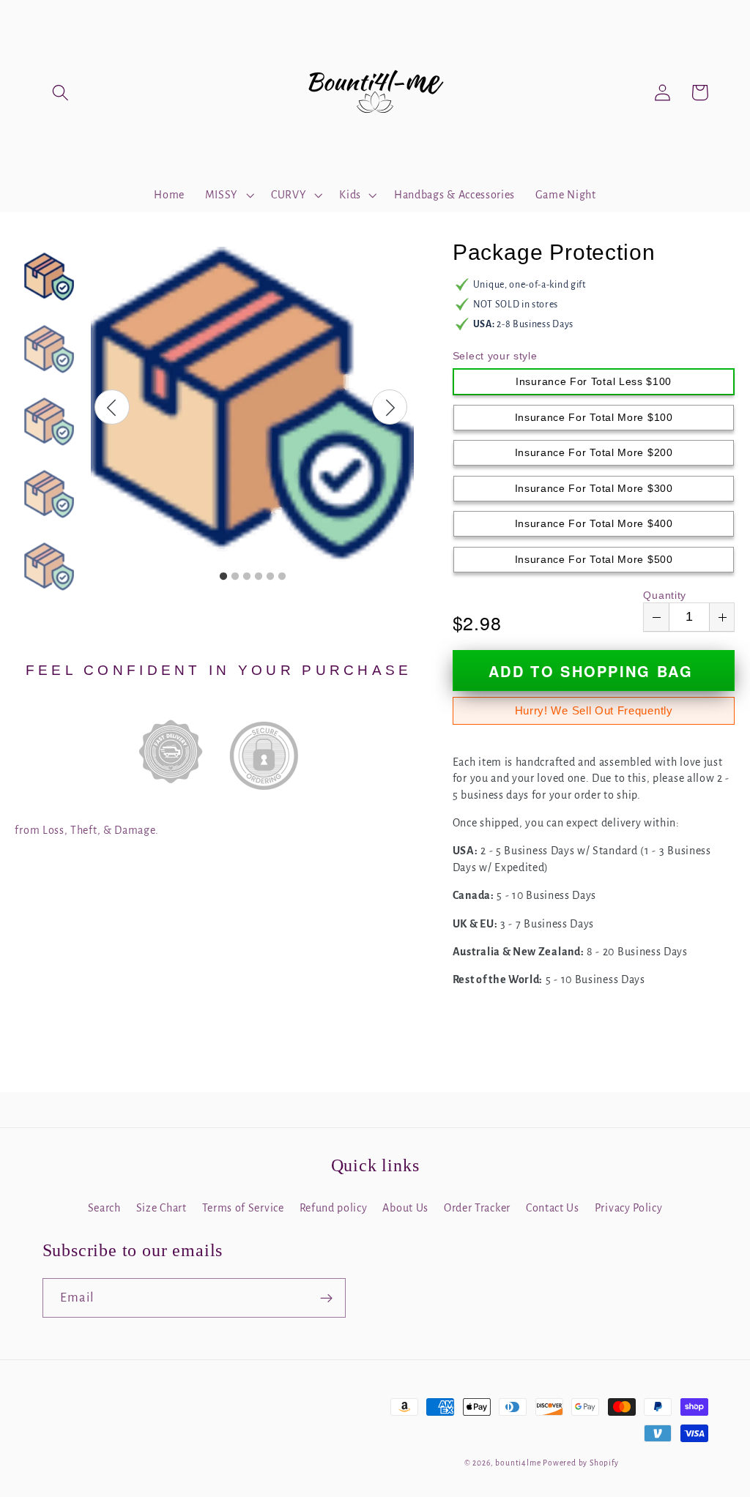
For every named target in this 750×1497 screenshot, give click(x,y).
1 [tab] (223, 577)
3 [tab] (247, 577)
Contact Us (552, 1208)
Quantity (664, 595)
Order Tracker (477, 1208)
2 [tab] (235, 577)
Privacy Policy (629, 1208)
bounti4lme (518, 1463)
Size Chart (161, 1208)
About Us (405, 1208)
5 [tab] (270, 577)
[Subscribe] (326, 1298)
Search (104, 1208)
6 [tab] (282, 577)
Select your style (495, 356)
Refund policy (334, 1208)
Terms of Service (243, 1208)
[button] (61, 92)
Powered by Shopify (581, 1463)
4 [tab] (258, 577)
